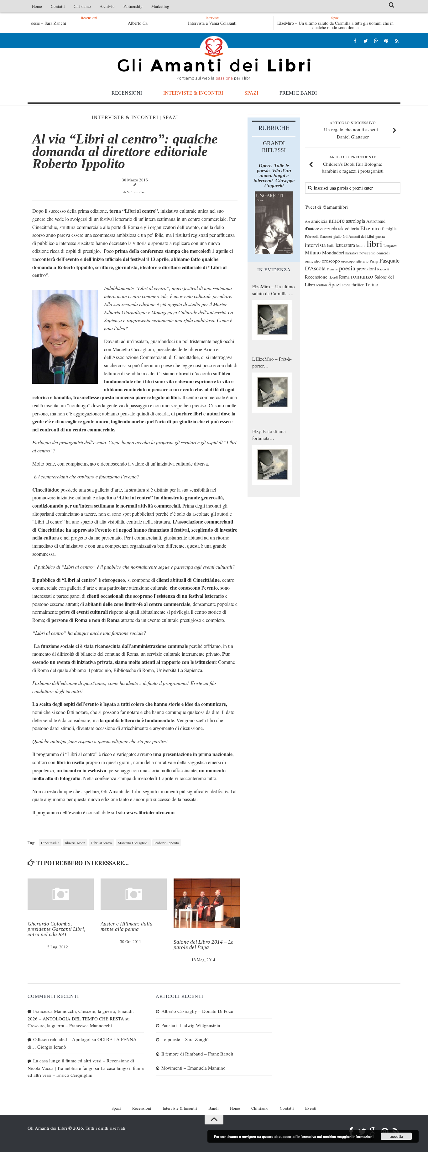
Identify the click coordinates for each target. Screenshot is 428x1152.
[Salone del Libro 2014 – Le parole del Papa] (207, 903)
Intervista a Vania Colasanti (212, 23)
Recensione (316, 277)
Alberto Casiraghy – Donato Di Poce (88, 23)
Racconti (383, 269)
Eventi (310, 1108)
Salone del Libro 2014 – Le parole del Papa (203, 944)
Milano (313, 252)
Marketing (160, 6)
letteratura (345, 245)
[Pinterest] (386, 40)
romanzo (362, 276)
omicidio (313, 261)
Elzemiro (370, 228)
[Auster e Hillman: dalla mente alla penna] (134, 894)
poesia (347, 268)
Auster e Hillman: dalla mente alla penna (127, 926)
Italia (330, 245)
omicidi (383, 253)
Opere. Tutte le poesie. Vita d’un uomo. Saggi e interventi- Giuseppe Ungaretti (274, 175)
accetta (396, 1136)
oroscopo (331, 260)
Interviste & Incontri (193, 93)
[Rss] (396, 40)
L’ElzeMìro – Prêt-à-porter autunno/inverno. (272, 362)
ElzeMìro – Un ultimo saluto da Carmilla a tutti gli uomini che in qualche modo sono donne (335, 25)
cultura (325, 228)
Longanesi (390, 245)
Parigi (374, 261)
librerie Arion (75, 842)
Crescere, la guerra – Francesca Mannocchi (70, 1025)
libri (374, 243)
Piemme (332, 269)
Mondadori (333, 252)
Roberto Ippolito (166, 842)
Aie (307, 221)
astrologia (355, 220)
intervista (315, 244)
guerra (380, 236)
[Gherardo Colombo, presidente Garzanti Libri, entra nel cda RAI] (61, 894)
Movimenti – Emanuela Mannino (193, 1068)
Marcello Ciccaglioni (133, 842)
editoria (352, 228)
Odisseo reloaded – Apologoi (62, 1039)
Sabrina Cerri (137, 192)
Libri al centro (101, 842)
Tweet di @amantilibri (326, 207)
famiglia (389, 229)
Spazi (251, 93)
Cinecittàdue (50, 842)
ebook (337, 228)
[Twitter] (365, 40)
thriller (358, 285)
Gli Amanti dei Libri (214, 58)
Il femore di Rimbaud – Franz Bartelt (197, 1053)
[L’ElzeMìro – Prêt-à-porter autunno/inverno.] (272, 393)
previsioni (366, 268)
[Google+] (376, 40)
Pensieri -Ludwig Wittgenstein (190, 1025)
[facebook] (355, 40)
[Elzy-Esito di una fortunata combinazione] (272, 465)
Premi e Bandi (298, 93)
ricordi (333, 277)
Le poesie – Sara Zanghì (185, 1039)
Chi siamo (82, 6)
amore (337, 220)
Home (37, 6)
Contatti (58, 6)
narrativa (351, 252)
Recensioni (127, 93)
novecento (367, 253)
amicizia (319, 221)
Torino (371, 284)
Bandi (213, 1108)
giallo (337, 236)
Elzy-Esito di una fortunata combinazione (269, 435)
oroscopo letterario (354, 261)
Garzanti (326, 236)
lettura (360, 245)
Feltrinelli (312, 236)
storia (346, 285)
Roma (344, 277)
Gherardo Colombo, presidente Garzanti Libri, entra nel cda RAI (56, 929)
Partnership (133, 6)
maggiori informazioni (355, 1136)
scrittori (321, 285)
